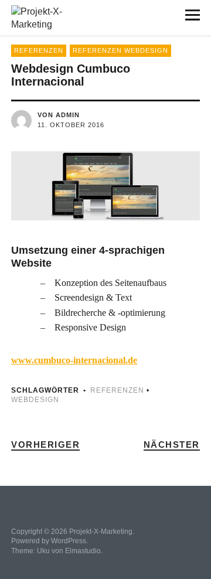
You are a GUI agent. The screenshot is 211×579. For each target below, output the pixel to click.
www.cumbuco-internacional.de (74, 360)
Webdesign (35, 400)
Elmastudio (83, 551)
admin (68, 114)
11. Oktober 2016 (71, 124)
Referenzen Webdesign (120, 50)
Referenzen (38, 50)
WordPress (68, 541)
